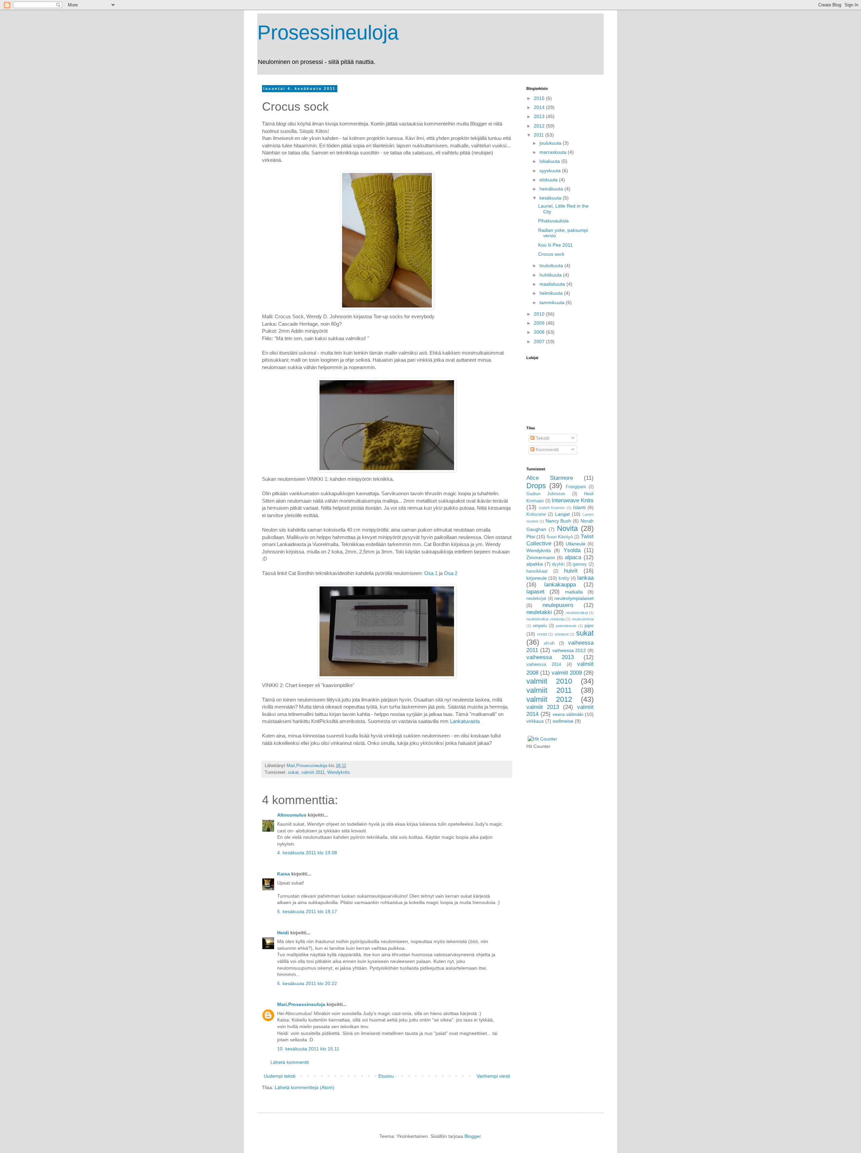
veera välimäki (568, 714)
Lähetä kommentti (289, 1062)
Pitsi (530, 536)
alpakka (534, 564)
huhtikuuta (551, 275)
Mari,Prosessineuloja (301, 1004)
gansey (580, 564)
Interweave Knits (573, 500)
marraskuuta (553, 152)
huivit (570, 571)
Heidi (283, 932)
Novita (567, 528)
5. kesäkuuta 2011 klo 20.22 (307, 983)
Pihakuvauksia (553, 220)
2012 (540, 126)
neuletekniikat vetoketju (545, 619)
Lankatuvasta (465, 721)
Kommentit (546, 449)
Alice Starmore (549, 478)
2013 (540, 116)
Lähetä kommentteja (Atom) (304, 1087)
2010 (540, 314)
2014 (540, 107)
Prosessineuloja (328, 32)
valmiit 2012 (549, 699)
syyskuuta (550, 170)
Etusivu (386, 1076)
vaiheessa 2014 (543, 664)
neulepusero (557, 605)
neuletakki (539, 612)
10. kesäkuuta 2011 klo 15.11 (308, 1048)
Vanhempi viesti (493, 1076)
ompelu (540, 625)
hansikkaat (537, 571)
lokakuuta (550, 161)
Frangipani (576, 486)
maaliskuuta (552, 284)
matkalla (574, 591)
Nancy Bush (558, 521)
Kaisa (283, 873)
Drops (536, 485)
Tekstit (541, 438)
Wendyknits (338, 772)
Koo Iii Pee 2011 (555, 245)
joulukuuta (551, 143)
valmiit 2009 (567, 673)
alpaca (573, 557)
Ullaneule (576, 543)
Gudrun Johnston (545, 494)
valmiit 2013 (542, 707)
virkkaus (535, 721)
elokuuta (549, 179)
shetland (561, 634)
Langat (562, 514)
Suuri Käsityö (560, 537)
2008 (540, 332)
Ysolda (572, 550)
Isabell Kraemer (552, 508)
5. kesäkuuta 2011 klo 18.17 (307, 911)
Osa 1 (431, 573)
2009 (540, 323)
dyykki (558, 564)
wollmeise (563, 721)
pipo (589, 625)
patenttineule (566, 626)
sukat (293, 772)
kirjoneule (536, 578)
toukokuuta (551, 265)
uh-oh (549, 643)
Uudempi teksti (279, 1076)
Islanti (579, 507)
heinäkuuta (551, 188)
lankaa (585, 578)
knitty (564, 578)
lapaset (535, 591)
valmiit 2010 (549, 681)
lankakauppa (560, 584)
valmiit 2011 (313, 772)
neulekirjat (536, 598)
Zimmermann (540, 557)
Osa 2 (450, 573)
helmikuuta (551, 293)
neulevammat (583, 619)
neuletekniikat (577, 613)
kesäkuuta (551, 198)
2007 (540, 341)
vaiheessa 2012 (569, 650)
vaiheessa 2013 (550, 657)
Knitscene (536, 514)
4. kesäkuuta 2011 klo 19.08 (307, 852)
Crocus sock (551, 254)
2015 (540, 98)
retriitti (542, 634)
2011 (539, 135)
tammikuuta (552, 302)
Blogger (472, 1136)
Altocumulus (291, 815)
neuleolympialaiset (574, 598)
